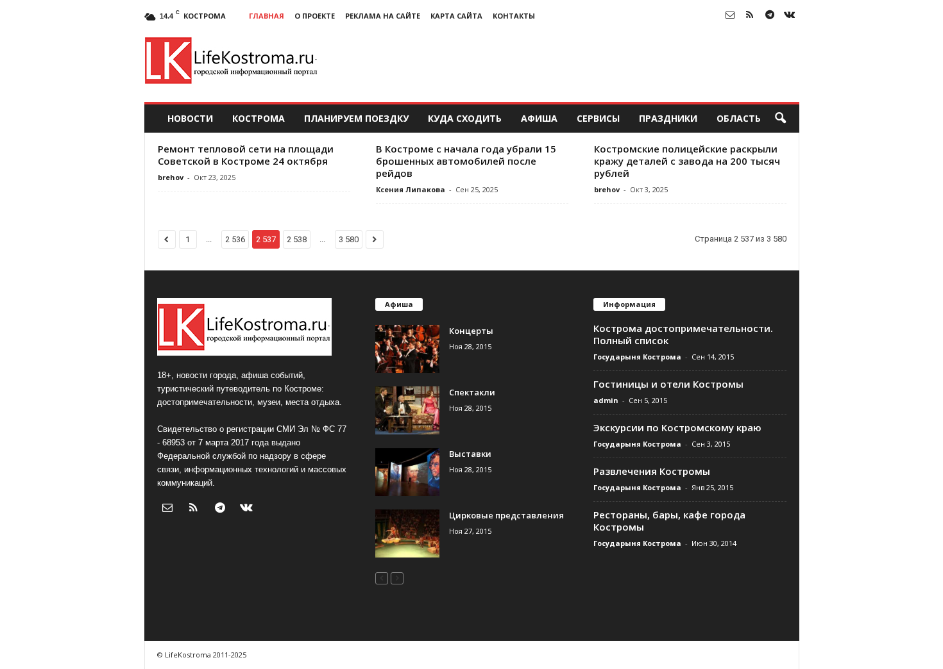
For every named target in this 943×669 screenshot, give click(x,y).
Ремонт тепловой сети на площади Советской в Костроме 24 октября (246, 154)
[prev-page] (381, 577)
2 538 (297, 239)
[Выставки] (407, 472)
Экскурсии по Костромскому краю (677, 427)
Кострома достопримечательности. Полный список (683, 334)
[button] (780, 118)
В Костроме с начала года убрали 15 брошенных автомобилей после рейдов (466, 160)
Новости (190, 118)
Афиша (539, 118)
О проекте (314, 16)
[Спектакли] (407, 410)
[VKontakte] (789, 15)
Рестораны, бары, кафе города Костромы (669, 520)
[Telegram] (769, 15)
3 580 (349, 239)
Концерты (471, 330)
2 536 (235, 239)
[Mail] (730, 15)
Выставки (470, 453)
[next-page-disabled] (397, 577)
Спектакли (472, 392)
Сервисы (598, 118)
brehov (170, 177)
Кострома (258, 118)
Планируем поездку (356, 118)
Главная (266, 16)
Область (739, 118)
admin (605, 400)
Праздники (668, 118)
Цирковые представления (506, 515)
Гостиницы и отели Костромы (668, 383)
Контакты (514, 16)
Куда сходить (465, 118)
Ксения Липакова (410, 189)
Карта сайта (456, 16)
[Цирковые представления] (407, 533)
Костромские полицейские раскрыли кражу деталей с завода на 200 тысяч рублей (687, 160)
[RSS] (750, 15)
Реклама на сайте (382, 16)
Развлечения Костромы (651, 471)
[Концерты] (407, 349)
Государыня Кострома (637, 356)
